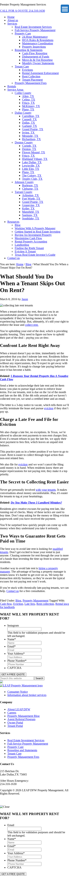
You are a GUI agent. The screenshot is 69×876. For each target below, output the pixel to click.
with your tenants (46, 489)
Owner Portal (15, 722)
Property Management (35, 600)
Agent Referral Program (21, 719)
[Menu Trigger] (65, 9)
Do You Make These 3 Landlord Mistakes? (36, 502)
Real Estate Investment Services (25, 740)
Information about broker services (26, 695)
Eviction (18, 603)
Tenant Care (14, 753)
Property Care (15, 746)
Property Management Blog (23, 715)
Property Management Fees (23, 756)
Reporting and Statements (22, 750)
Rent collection (45, 603)
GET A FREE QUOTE (13, 674)
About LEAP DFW (18, 709)
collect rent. (31, 324)
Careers (11, 712)
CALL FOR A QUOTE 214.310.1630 (22, 10)
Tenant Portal (15, 725)
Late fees (29, 603)
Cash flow (6, 603)
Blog (18, 600)
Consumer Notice (17, 691)
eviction (48, 408)
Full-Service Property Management (27, 743)
